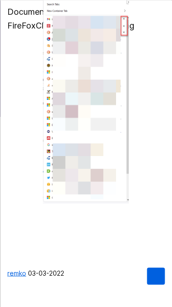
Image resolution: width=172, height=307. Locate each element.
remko (16, 273)
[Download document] (156, 275)
